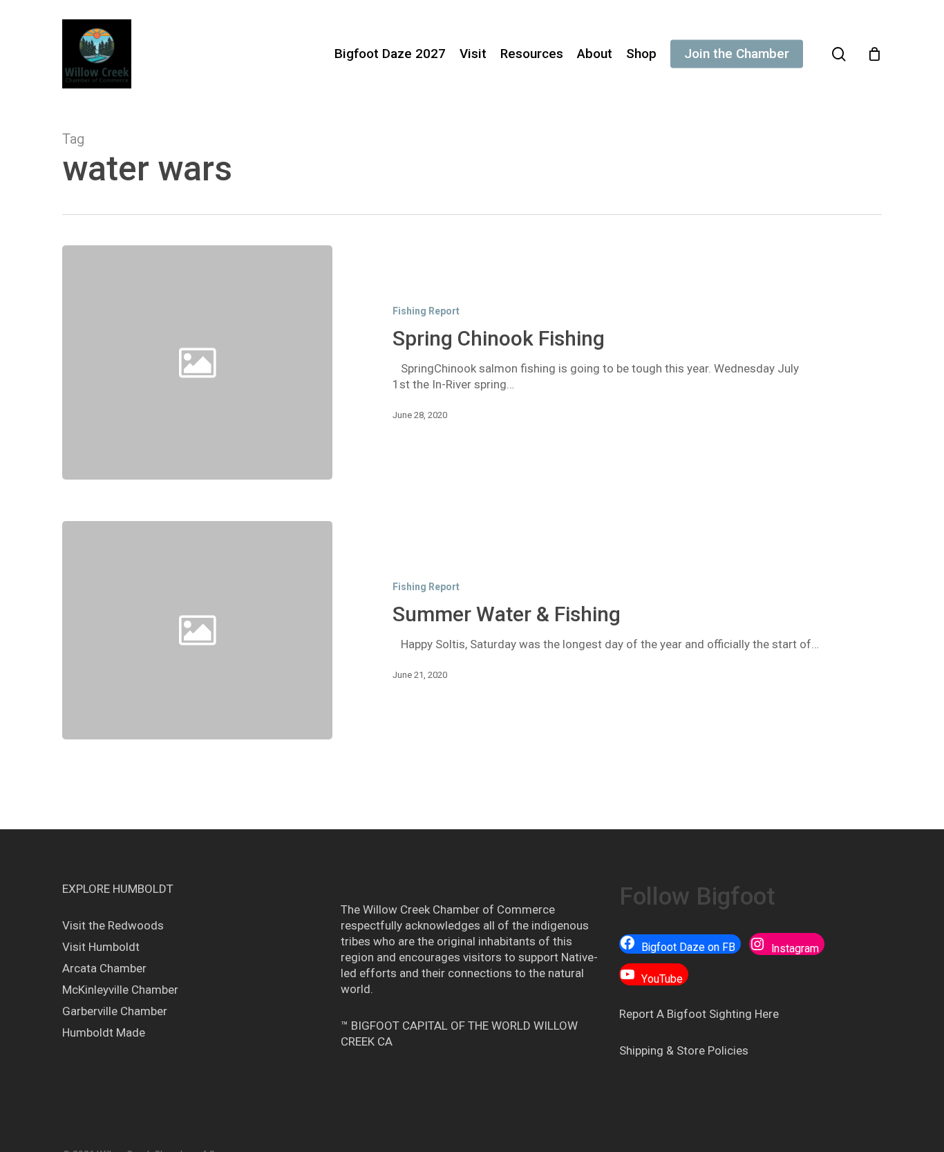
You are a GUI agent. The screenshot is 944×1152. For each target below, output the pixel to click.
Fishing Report (426, 311)
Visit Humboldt (101, 947)
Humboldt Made (103, 1032)
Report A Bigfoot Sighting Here (699, 1014)
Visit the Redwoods (113, 925)
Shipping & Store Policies (683, 1050)
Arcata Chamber (104, 968)
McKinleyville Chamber (120, 990)
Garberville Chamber (114, 1011)
